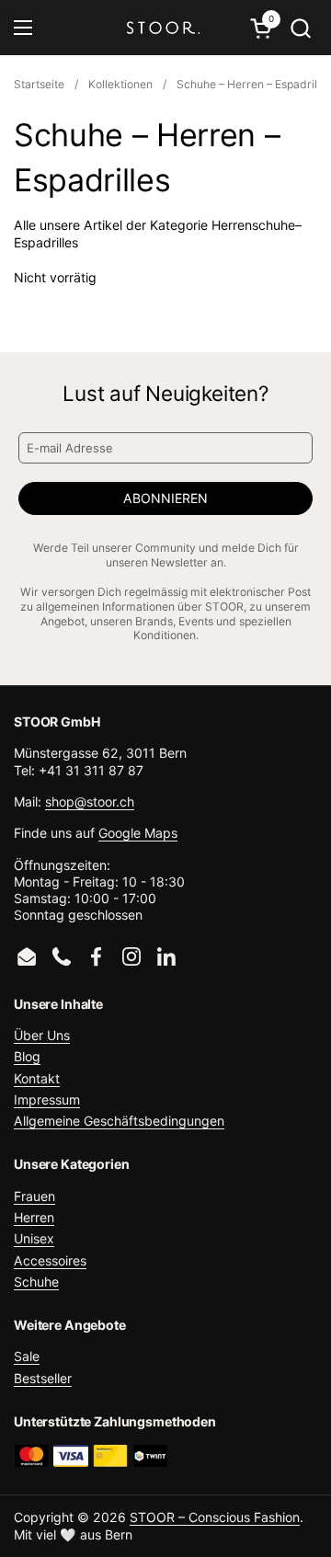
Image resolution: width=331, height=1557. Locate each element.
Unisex (34, 1238)
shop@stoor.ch (89, 801)
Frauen (34, 1196)
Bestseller (43, 1378)
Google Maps (137, 833)
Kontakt (37, 1078)
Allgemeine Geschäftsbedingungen (119, 1120)
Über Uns (42, 1035)
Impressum (47, 1099)
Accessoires (50, 1260)
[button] (300, 28)
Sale (27, 1356)
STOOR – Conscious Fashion (215, 1517)
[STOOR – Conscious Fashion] (163, 27)
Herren (34, 1217)
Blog (27, 1056)
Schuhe (36, 1281)
